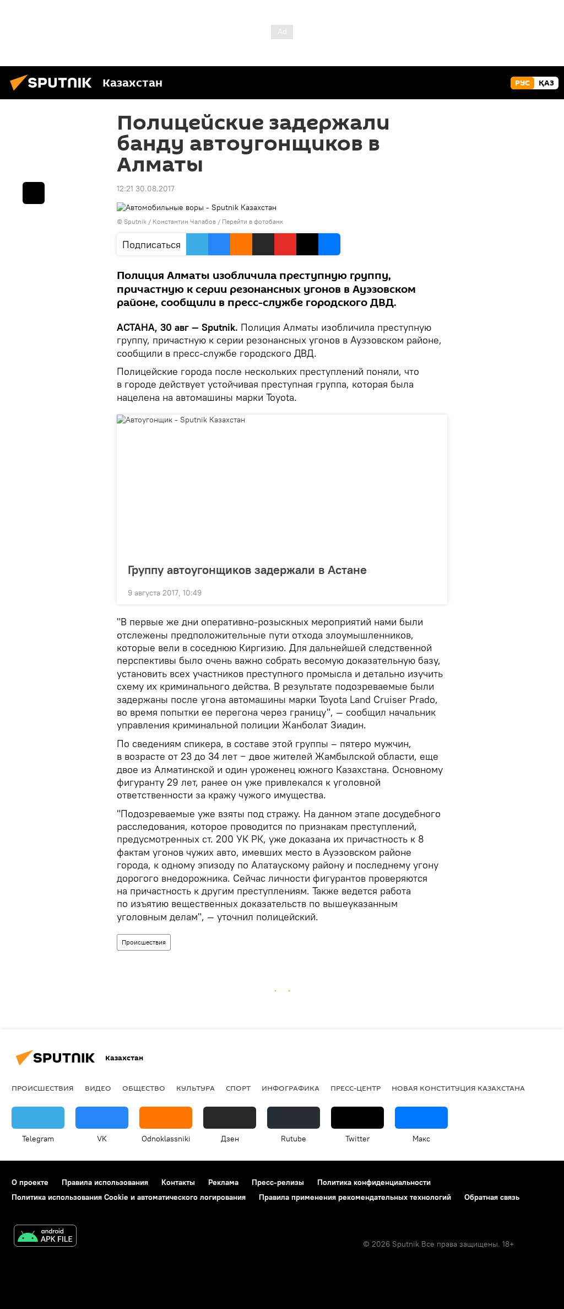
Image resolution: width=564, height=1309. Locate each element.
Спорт (238, 1088)
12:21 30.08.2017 (146, 189)
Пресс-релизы (278, 1182)
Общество (143, 1088)
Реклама (223, 1182)
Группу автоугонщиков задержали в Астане (247, 569)
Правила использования (105, 1182)
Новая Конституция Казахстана (458, 1088)
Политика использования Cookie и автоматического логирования (129, 1197)
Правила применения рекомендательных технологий (355, 1197)
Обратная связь (491, 1197)
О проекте (30, 1182)
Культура (195, 1088)
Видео (98, 1088)
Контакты (178, 1182)
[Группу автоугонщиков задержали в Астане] (282, 485)
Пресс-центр (355, 1088)
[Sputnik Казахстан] (54, 92)
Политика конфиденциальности (374, 1182)
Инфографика (290, 1088)
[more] (430, 592)
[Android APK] (45, 1237)
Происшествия (144, 942)
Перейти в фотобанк (252, 221)
